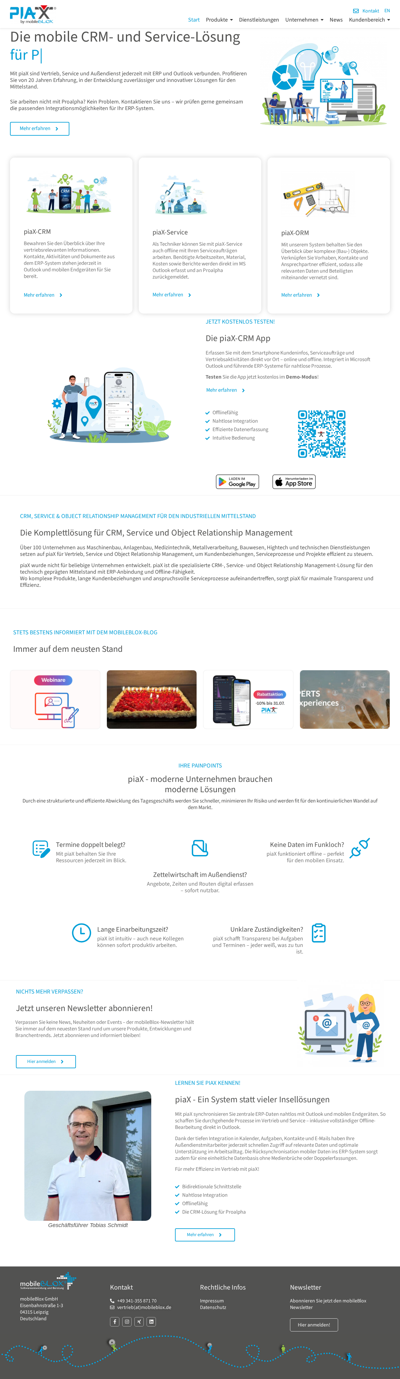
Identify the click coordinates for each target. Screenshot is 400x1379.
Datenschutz (213, 1307)
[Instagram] (127, 1321)
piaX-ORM (295, 233)
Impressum (212, 1300)
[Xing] (139, 1321)
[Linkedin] (151, 1321)
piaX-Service (170, 232)
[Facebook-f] (114, 1321)
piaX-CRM (37, 232)
